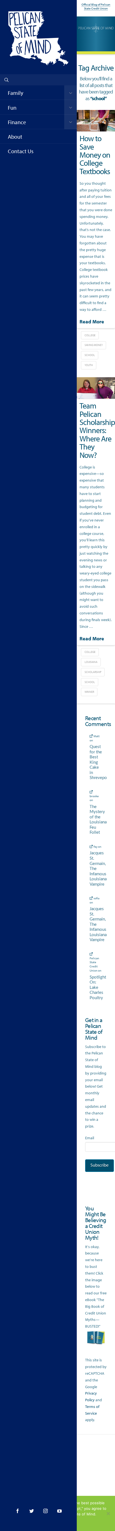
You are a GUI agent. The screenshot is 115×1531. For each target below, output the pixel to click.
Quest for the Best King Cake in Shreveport (96, 762)
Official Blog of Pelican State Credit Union (96, 6)
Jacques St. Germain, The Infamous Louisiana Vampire (96, 868)
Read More (92, 321)
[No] (108, 1513)
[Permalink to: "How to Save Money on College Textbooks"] (96, 120)
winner (89, 692)
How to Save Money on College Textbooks (95, 154)
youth (89, 365)
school (90, 355)
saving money (94, 345)
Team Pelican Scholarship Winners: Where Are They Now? (97, 430)
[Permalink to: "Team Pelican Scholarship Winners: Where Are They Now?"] (96, 388)
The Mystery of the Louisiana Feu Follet (96, 820)
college (90, 335)
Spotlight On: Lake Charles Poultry (96, 987)
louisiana (91, 662)
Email (89, 1137)
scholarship (93, 672)
